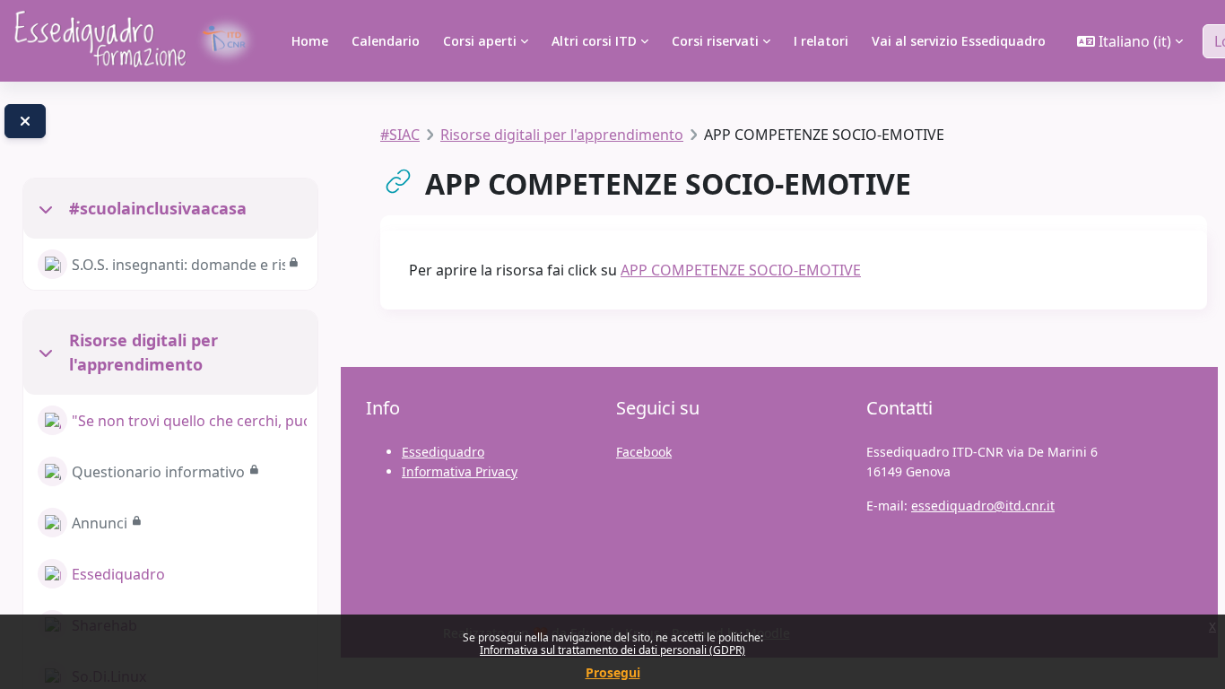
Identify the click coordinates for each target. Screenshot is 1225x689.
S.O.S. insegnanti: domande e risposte (178, 265)
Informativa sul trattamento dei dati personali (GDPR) (612, 650)
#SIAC (400, 134)
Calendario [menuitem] (386, 40)
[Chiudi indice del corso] (25, 121)
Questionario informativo (158, 472)
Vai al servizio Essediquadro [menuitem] (959, 40)
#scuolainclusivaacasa (158, 208)
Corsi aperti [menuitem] (480, 40)
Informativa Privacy (459, 471)
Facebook (644, 451)
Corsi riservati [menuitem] (715, 40)
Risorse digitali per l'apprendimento (143, 352)
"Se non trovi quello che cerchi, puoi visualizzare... (189, 421)
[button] (1130, 41)
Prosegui (613, 672)
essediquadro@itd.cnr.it (983, 505)
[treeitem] (170, 234)
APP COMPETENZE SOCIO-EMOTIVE (741, 270)
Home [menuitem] (309, 40)
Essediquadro (118, 574)
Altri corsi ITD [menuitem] (594, 40)
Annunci (99, 523)
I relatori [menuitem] (821, 40)
